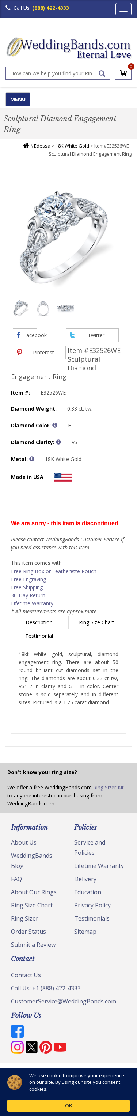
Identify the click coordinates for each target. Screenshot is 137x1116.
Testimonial (39, 635)
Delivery (85, 879)
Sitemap (85, 932)
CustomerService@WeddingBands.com (63, 1001)
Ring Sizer (24, 918)
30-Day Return (28, 595)
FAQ (16, 879)
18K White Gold (72, 145)
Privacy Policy (92, 905)
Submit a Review (33, 945)
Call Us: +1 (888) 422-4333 (46, 988)
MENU (18, 99)
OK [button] (68, 1105)
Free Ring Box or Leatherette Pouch (53, 571)
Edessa (42, 145)
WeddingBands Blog (31, 861)
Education (87, 892)
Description (40, 622)
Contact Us (26, 975)
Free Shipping (27, 587)
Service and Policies (89, 847)
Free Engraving (28, 579)
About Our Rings (34, 892)
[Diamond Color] (54, 425)
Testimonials (92, 918)
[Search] (102, 73)
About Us (24, 842)
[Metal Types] (31, 458)
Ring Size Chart (97, 622)
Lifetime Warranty (32, 603)
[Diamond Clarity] (58, 442)
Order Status (28, 932)
